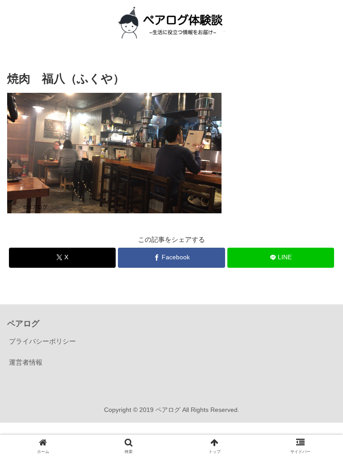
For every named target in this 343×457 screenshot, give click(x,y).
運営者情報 (25, 362)
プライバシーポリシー (42, 341)
